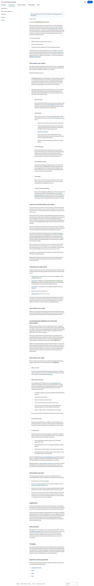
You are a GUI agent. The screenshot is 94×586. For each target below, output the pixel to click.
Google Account (54, 28)
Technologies (31, 4)
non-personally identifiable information (48, 456)
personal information (55, 79)
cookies (60, 193)
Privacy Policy (11, 4)
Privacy (29, 583)
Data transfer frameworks (7, 11)
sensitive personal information (46, 374)
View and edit (34, 280)
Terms (33, 583)
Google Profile (40, 84)
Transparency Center (40, 583)
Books (32, 570)
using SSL (47, 481)
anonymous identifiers (39, 194)
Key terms (3, 14)
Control (32, 291)
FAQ (38, 4)
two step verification (41, 483)
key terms (59, 52)
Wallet (32, 573)
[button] (85, 2)
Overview (3, 4)
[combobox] (71, 583)
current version (57, 14)
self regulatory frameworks (34, 531)
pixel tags (60, 233)
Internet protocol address (43, 131)
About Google (24, 583)
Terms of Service (22, 4)
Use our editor (34, 286)
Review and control (35, 276)
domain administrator (55, 383)
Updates (3, 20)
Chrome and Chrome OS (36, 567)
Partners (3, 17)
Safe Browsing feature (36, 485)
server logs (58, 118)
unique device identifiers (50, 104)
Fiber (32, 576)
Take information (34, 293)
